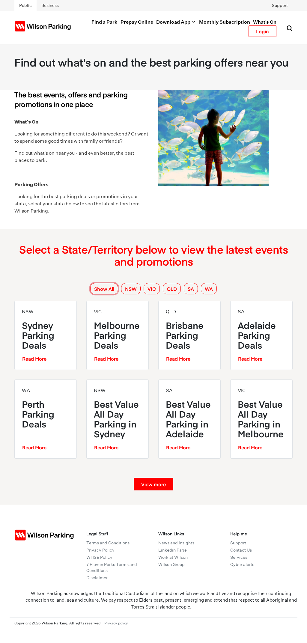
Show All (104, 288)
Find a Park (104, 22)
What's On (264, 22)
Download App (173, 22)
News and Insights (176, 542)
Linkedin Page (172, 550)
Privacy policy (116, 623)
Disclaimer (97, 577)
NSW (131, 288)
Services (238, 557)
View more (153, 484)
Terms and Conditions (108, 542)
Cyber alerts (242, 564)
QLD (172, 288)
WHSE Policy (99, 557)
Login (262, 31)
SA (191, 288)
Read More (34, 358)
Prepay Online (137, 22)
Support (280, 5)
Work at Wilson (173, 557)
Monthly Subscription (224, 22)
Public (25, 5)
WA (209, 288)
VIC (152, 288)
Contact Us (241, 550)
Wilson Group (171, 564)
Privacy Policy (100, 550)
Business (50, 5)
